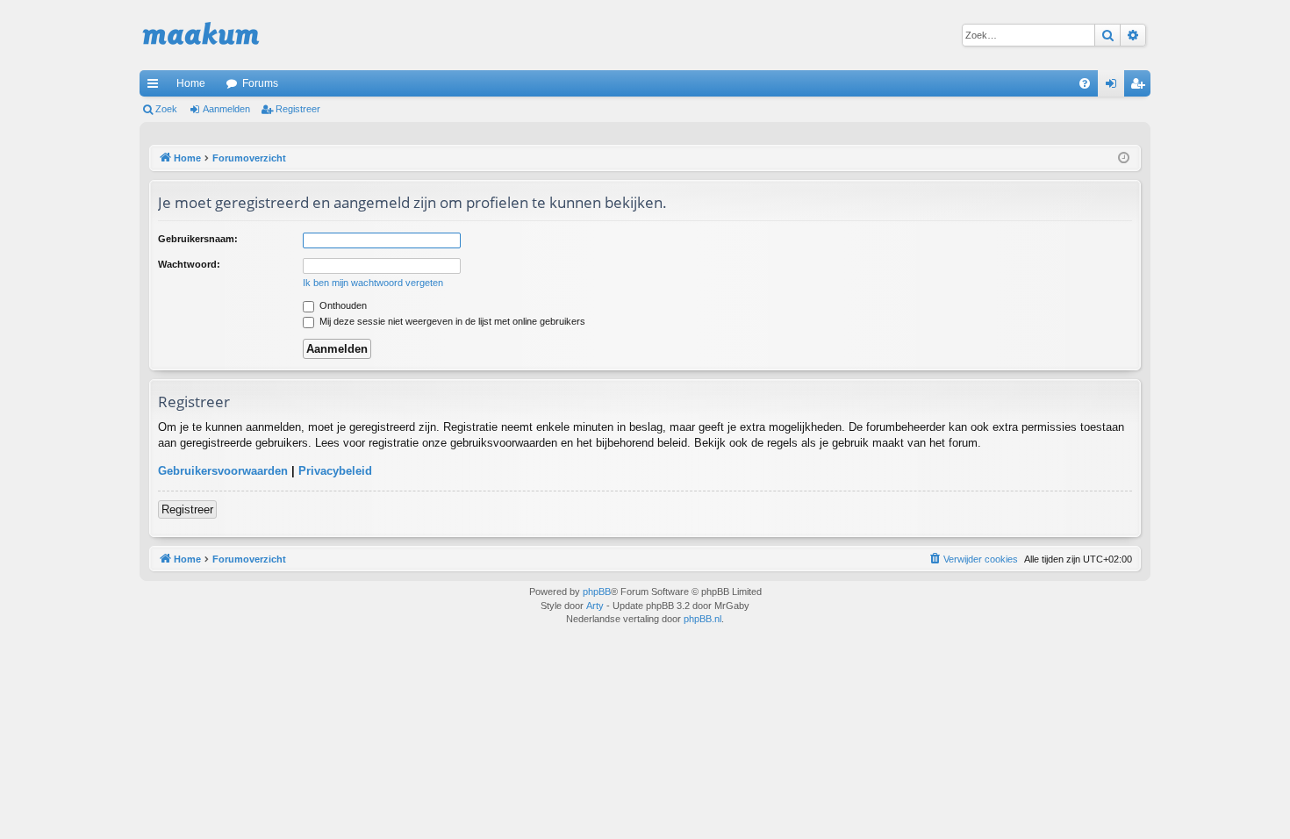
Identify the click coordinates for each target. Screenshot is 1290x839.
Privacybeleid (335, 470)
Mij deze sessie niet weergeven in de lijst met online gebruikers (451, 321)
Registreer (298, 109)
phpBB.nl (702, 618)
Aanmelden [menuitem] (1114, 87)
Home (190, 83)
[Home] (201, 35)
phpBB (597, 591)
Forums (260, 83)
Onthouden (342, 305)
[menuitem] (1084, 83)
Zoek (166, 109)
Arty (595, 605)
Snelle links (156, 87)
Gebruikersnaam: (198, 238)
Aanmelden (226, 109)
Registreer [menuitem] (1140, 87)
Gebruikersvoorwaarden (223, 470)
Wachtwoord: (189, 264)
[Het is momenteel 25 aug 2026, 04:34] (1123, 158)
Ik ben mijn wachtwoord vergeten (373, 282)
